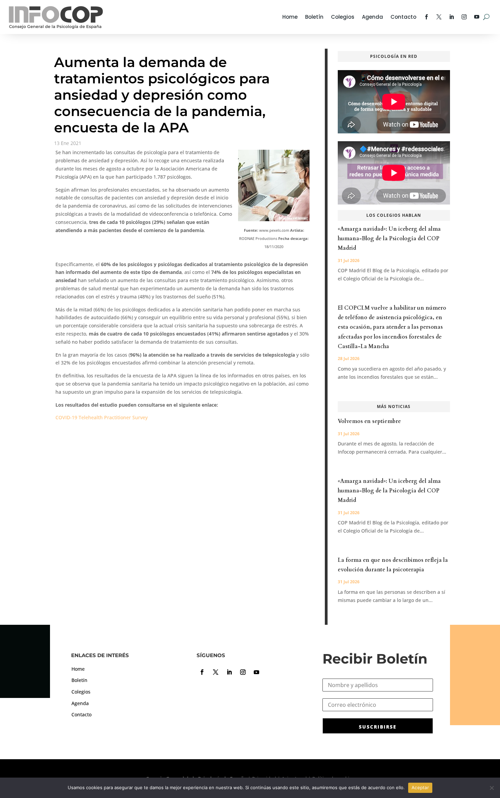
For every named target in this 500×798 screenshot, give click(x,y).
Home (290, 16)
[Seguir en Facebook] (202, 672)
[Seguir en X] (215, 672)
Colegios (342, 16)
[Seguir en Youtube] (256, 672)
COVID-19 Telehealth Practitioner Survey (101, 417)
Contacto (403, 16)
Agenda (372, 16)
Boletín (314, 16)
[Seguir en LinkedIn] (229, 672)
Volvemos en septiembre (369, 421)
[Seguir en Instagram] (242, 672)
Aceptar (420, 787)
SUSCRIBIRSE (378, 726)
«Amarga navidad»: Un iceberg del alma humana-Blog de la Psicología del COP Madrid (389, 238)
